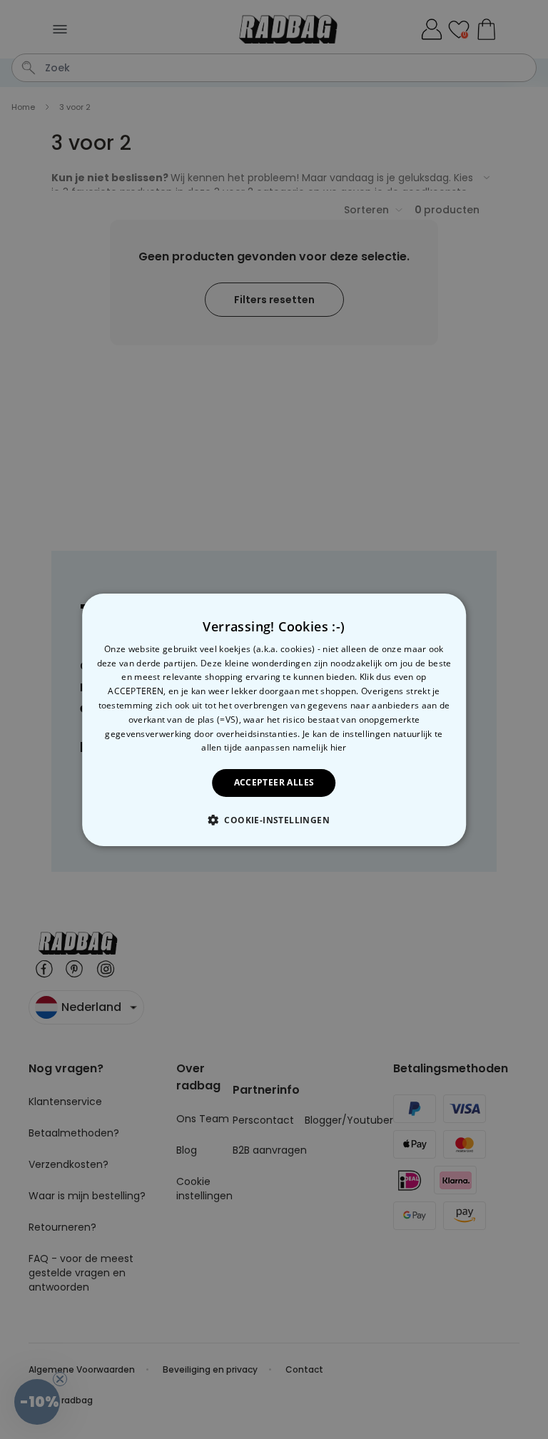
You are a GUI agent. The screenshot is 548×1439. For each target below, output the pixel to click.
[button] (274, 819)
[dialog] (274, 719)
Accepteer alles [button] (274, 782)
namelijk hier (320, 747)
